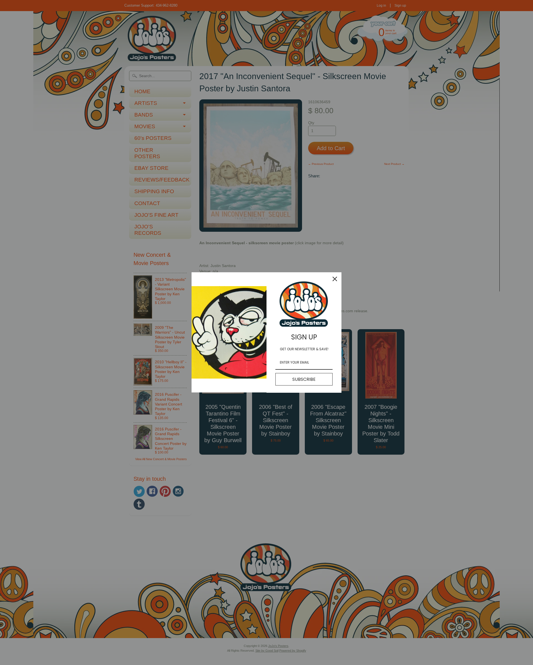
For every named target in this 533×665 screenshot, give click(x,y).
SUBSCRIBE (304, 379)
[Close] (334, 279)
